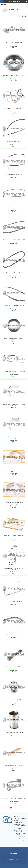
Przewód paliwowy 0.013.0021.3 (14, 601)
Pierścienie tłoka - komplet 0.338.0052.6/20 (14, 371)
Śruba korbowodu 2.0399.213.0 (14, 667)
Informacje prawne (14, 859)
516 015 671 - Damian (20, 836)
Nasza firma (13, 853)
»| (19, 808)
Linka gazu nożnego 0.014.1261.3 (14, 141)
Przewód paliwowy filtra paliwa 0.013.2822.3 (14, 634)
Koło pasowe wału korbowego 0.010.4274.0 (14, 75)
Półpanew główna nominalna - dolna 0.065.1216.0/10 (14, 470)
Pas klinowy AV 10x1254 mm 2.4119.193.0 (14, 240)
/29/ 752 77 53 (19, 831)
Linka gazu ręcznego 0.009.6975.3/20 (14, 174)
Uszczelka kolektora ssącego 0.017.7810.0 (14, 798)
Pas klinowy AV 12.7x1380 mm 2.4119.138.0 (14, 305)
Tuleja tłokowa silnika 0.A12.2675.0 (14, 732)
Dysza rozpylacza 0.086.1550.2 (14, 43)
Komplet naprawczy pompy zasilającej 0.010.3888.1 (14, 109)
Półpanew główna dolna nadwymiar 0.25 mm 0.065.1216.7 (14, 404)
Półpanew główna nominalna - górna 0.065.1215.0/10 (14, 503)
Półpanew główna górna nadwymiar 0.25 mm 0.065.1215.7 (14, 437)
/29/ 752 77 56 (19, 830)
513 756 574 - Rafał (20, 834)
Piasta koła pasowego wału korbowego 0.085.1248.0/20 (14, 339)
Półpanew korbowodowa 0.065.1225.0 (14, 535)
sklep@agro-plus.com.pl (21, 838)
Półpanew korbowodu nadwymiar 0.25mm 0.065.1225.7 (14, 569)
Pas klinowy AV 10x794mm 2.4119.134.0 (14, 272)
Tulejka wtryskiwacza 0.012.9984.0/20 (14, 765)
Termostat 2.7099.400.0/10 (14, 699)
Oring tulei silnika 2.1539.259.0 (14, 207)
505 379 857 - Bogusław (21, 833)
